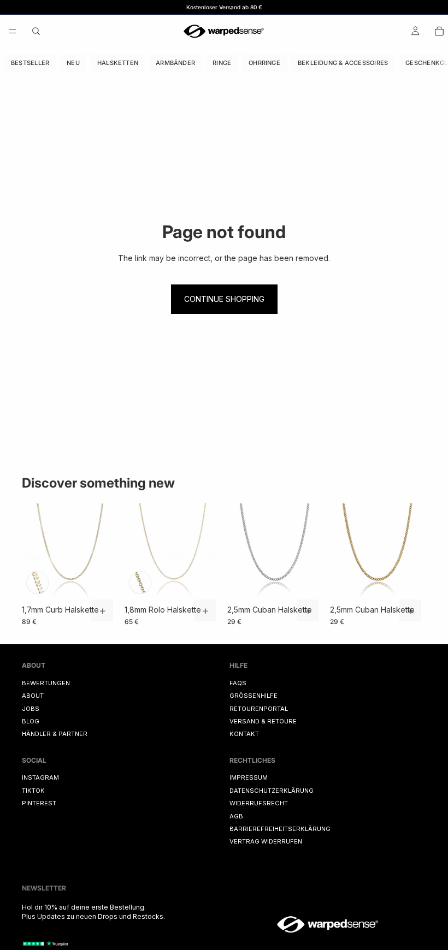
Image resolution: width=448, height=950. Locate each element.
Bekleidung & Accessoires (343, 63)
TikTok (33, 790)
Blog (30, 721)
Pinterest (39, 803)
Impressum (248, 778)
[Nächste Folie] (106, 551)
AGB (236, 816)
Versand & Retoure (263, 721)
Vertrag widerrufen (265, 842)
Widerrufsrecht (258, 803)
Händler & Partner (54, 734)
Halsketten (117, 63)
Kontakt (244, 734)
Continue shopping (224, 299)
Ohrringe (264, 63)
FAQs (237, 683)
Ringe (222, 63)
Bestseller (30, 63)
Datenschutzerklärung (271, 790)
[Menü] (12, 31)
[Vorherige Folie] (34, 551)
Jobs (30, 709)
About (33, 695)
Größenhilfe (253, 695)
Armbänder (175, 63)
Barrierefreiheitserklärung (280, 829)
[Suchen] (36, 31)
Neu (73, 63)
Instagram (40, 778)
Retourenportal (258, 709)
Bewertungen (46, 683)
